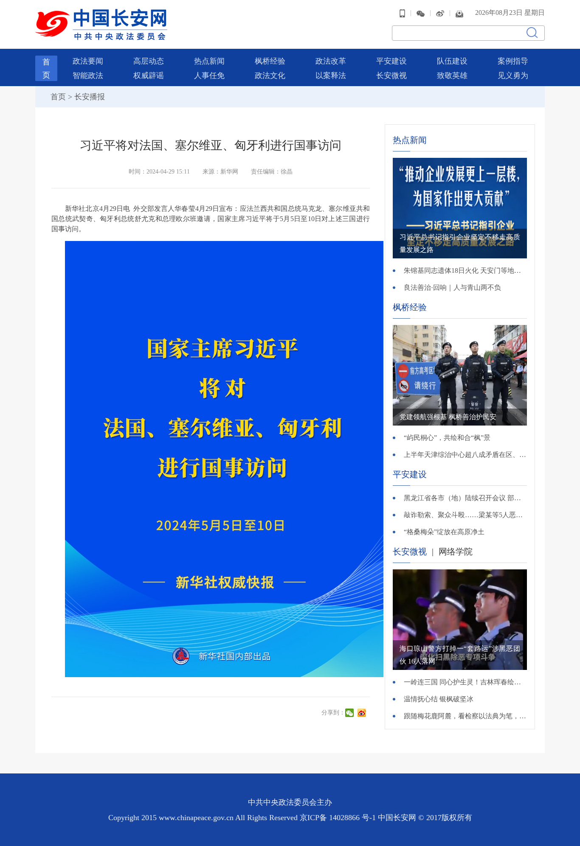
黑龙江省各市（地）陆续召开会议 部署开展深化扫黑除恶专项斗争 (465, 497)
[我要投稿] (459, 13)
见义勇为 (513, 75)
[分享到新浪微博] (363, 713)
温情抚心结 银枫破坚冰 (438, 699)
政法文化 (270, 75)
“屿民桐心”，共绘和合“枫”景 (447, 437)
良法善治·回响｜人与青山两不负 (452, 287)
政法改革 (330, 61)
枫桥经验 (270, 61)
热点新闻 (209, 61)
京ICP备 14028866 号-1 (339, 817)
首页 (58, 96)
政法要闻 (88, 61)
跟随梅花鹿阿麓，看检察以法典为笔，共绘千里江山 (465, 716)
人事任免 (209, 75)
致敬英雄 (452, 75)
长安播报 (89, 96)
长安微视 (391, 75)
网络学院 (456, 551)
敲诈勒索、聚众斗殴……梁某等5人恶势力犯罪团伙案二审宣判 (465, 514)
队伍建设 (452, 61)
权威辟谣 (148, 75)
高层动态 (148, 61)
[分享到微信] (350, 713)
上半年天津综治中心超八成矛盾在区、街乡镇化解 (465, 454)
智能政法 (88, 75)
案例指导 (513, 61)
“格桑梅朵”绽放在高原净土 (444, 531)
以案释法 (330, 75)
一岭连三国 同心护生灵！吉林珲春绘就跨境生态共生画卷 (465, 682)
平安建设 (391, 61)
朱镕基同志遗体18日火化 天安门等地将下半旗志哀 (465, 270)
